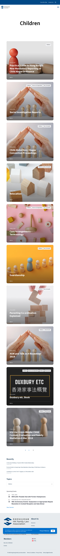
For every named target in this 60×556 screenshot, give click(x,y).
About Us (33, 523)
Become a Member (8, 543)
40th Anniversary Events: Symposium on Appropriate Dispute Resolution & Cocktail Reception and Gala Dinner (32, 503)
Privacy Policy (39, 552)
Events (5, 545)
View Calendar (10, 507)
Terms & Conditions (31, 552)
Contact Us (50, 2)
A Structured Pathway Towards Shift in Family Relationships (20, 463)
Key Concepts (47, 85)
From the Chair (43, 2)
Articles (33, 526)
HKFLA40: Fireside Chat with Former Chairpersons (29, 497)
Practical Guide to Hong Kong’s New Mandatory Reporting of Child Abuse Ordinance (26, 467)
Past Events (47, 330)
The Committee (35, 534)
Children (48, 44)
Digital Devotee (49, 552)
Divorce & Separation (37, 85)
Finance (41, 370)
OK (53, 530)
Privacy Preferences (44, 530)
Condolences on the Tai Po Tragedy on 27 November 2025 (20, 471)
